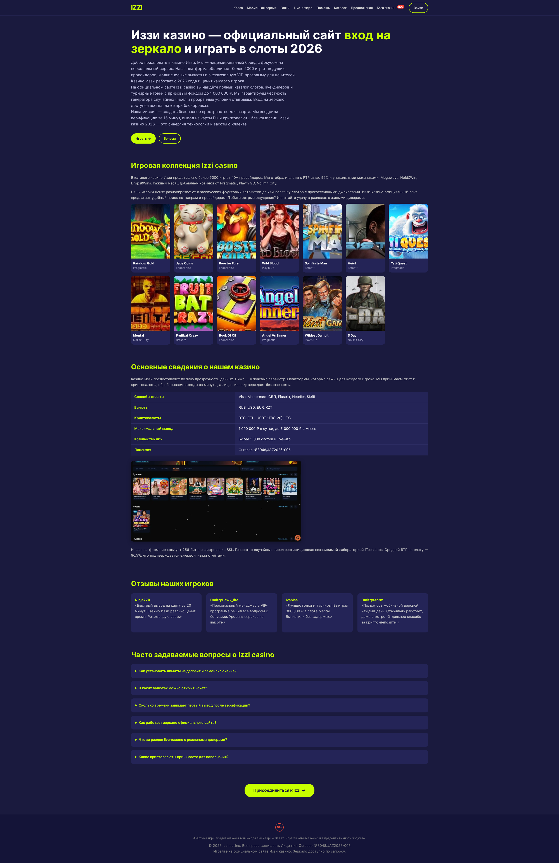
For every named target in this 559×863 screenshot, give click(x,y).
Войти (418, 8)
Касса (238, 8)
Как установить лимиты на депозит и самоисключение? (187, 671)
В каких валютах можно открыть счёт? (173, 688)
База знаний (390, 8)
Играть (143, 138)
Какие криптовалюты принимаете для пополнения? (184, 757)
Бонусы (170, 138)
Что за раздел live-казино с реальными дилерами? (183, 739)
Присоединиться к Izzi (279, 790)
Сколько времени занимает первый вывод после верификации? (194, 705)
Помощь (323, 8)
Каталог (340, 8)
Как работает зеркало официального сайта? (177, 722)
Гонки (285, 8)
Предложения (362, 8)
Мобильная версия (261, 8)
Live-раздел (303, 8)
